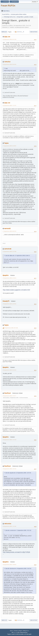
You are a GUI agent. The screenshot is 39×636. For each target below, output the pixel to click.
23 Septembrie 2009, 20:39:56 (9, 303)
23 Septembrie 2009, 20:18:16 (9, 278)
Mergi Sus (4, 620)
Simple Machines (23, 632)
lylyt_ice (7, 37)
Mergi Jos (4, 32)
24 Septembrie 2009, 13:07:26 (9, 468)
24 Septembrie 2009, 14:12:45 (9, 526)
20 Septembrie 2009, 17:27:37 (9, 105)
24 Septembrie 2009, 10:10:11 (9, 395)
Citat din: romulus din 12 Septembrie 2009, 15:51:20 (18, 530)
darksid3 (7, 228)
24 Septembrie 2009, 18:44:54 (9, 564)
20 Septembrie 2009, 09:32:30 (9, 64)
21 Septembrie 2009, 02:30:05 (9, 145)
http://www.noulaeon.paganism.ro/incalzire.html (16, 290)
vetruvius (7, 524)
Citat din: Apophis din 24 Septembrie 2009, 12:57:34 (18, 473)
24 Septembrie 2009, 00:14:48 (11, 327)
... (22, 32)
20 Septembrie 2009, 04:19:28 (9, 39)
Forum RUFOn (8, 5)
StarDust (7, 393)
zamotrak (7, 249)
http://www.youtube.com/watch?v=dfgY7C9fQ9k (16, 552)
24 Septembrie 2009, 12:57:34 (9, 439)
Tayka (6, 143)
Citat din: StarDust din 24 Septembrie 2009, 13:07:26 (18, 568)
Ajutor (11, 630)
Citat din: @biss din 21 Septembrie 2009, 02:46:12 (17, 255)
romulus (7, 62)
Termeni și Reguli (18, 630)
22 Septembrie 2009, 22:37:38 (9, 251)
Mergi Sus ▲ (26, 630)
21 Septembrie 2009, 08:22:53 (9, 231)
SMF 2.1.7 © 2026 (16, 632)
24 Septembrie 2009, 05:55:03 (9, 370)
